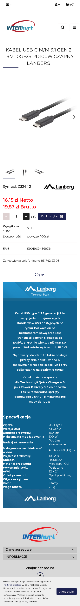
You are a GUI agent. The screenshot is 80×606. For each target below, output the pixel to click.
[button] (70, 5)
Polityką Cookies (12, 584)
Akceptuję (66, 591)
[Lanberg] (58, 186)
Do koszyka (49, 216)
